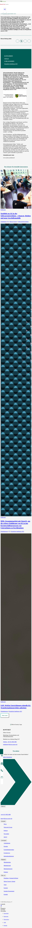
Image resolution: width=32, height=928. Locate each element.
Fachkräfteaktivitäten (9, 849)
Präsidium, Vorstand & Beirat (11, 878)
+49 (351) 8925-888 (6, 814)
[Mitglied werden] (2, 755)
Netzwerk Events (8, 827)
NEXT (5, 837)
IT (9, 531)
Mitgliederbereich (8, 868)
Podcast (6, 830)
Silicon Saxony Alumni (9, 881)
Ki (8, 221)
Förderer (6, 872)
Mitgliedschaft (7, 865)
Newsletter (6, 833)
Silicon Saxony (13, 221)
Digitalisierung (4, 531)
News (5, 824)
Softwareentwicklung (23, 221)
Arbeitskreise (7, 843)
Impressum (6, 916)
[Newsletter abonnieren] (2, 777)
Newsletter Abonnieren (6, 757)
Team (5, 884)
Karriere (6, 888)
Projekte (6, 846)
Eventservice (7, 853)
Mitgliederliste (7, 862)
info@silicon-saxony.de (6, 818)
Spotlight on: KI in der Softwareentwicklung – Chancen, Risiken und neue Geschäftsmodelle (16, 216)
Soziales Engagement (9, 891)
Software (6, 58)
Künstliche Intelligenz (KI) (10, 64)
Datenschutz (6, 919)
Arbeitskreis (4, 221)
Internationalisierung (9, 856)
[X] (1, 905)
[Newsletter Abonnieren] (16, 782)
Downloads (6, 913)
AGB (5, 922)
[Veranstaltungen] (2, 763)
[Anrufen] (2, 770)
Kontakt (6, 894)
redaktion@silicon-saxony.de (10, 744)
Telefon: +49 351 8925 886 (10, 741)
